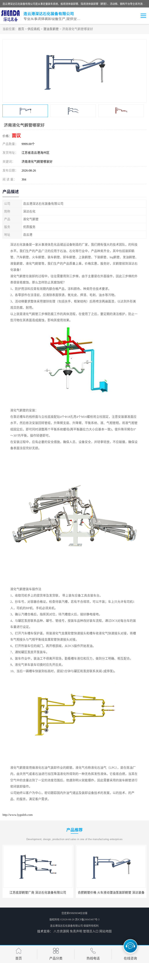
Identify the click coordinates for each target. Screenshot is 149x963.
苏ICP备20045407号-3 (87, 919)
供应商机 (34, 29)
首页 (21, 29)
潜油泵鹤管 (51, 29)
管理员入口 (91, 931)
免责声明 (76, 931)
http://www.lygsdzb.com (18, 814)
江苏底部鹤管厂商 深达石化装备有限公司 (38, 892)
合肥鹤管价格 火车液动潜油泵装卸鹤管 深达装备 (111, 892)
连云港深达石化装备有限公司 (66, 925)
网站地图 (105, 931)
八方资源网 (61, 931)
